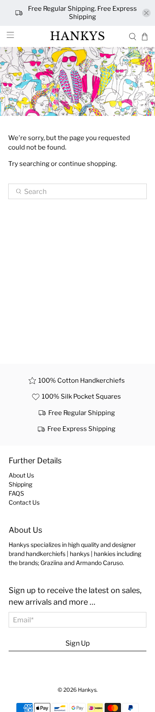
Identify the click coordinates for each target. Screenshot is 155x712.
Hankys (87, 690)
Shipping (20, 484)
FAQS (16, 493)
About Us (21, 475)
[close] (146, 13)
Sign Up (77, 643)
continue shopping (87, 164)
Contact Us (24, 502)
